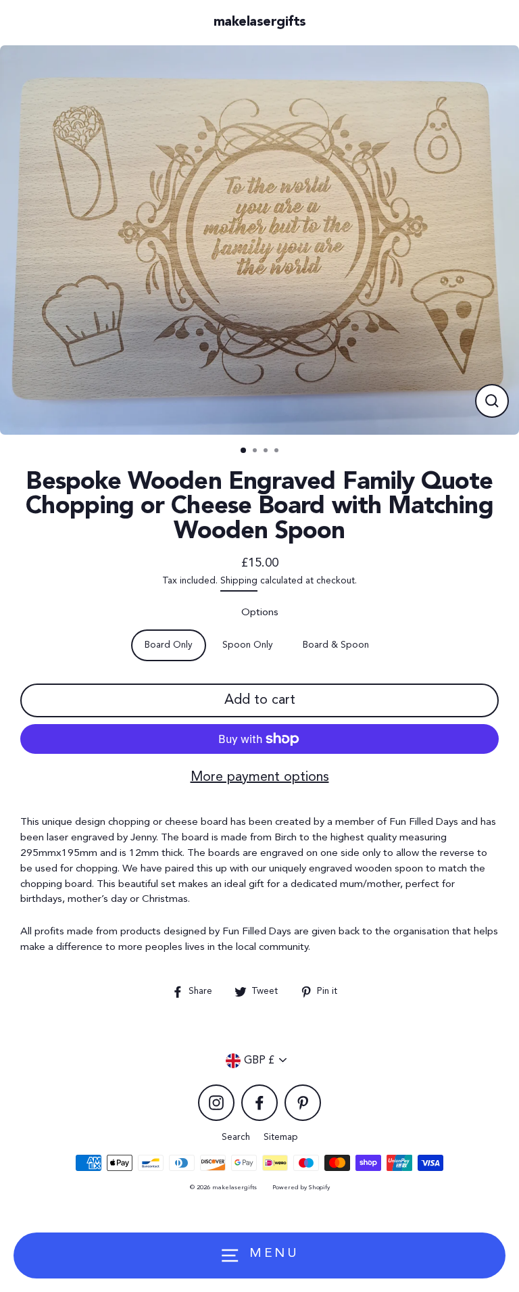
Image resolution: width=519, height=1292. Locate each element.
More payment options (260, 777)
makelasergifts (260, 22)
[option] (259, 240)
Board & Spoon (336, 645)
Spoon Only (247, 645)
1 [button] (244, 451)
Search (236, 1137)
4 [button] (277, 451)
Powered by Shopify (301, 1188)
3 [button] (267, 451)
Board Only (169, 645)
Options (259, 612)
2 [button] (256, 451)
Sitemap (281, 1137)
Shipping (238, 581)
